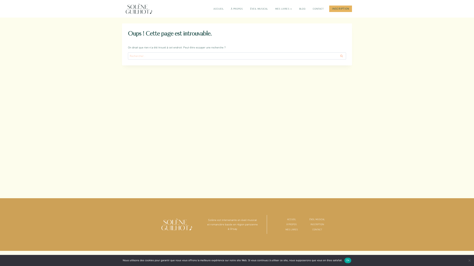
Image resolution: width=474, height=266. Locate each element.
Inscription (340, 8)
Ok (348, 260)
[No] (469, 260)
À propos (237, 8)
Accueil (218, 8)
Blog (302, 8)
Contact (318, 8)
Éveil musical (259, 8)
